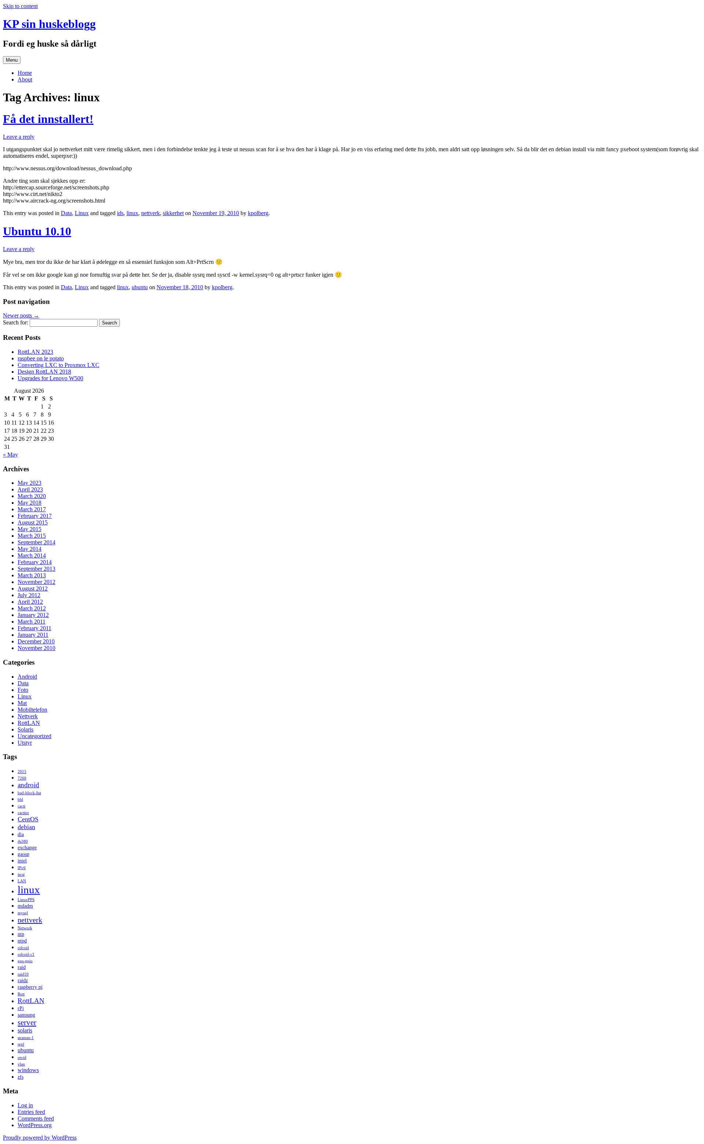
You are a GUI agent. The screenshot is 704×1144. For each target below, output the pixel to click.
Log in (25, 1105)
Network (25, 928)
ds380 (23, 841)
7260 (22, 778)
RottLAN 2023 (35, 352)
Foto (23, 690)
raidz (23, 980)
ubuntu (140, 287)
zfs (20, 1077)
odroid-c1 (26, 954)
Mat (22, 703)
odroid (23, 948)
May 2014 (29, 549)
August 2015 (33, 522)
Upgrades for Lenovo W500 (50, 378)
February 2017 (35, 516)
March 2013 (32, 575)
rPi (21, 1008)
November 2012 (36, 582)
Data (66, 213)
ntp (21, 934)
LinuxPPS (26, 900)
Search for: (15, 322)
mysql (23, 913)
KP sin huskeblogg (49, 23)
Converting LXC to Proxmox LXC (58, 365)
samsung (26, 1015)
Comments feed (36, 1118)
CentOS (28, 819)
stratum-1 (26, 1038)
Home (25, 73)
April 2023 (30, 489)
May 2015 (29, 529)
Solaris (25, 729)
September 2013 (36, 569)
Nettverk (28, 716)
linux (132, 213)
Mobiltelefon (32, 710)
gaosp (23, 854)
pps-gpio (25, 961)
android (28, 785)
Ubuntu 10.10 (37, 231)
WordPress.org (35, 1125)
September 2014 (36, 542)
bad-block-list (29, 793)
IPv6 (22, 868)
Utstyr (25, 743)
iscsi (21, 874)
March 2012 (32, 608)
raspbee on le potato (41, 358)
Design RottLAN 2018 (44, 371)
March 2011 (31, 621)
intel (22, 861)
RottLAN (29, 723)
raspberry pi (30, 987)
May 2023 (29, 483)
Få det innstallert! (48, 119)
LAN (22, 881)
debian (26, 827)
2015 (22, 772)
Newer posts (21, 315)
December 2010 (36, 641)
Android (27, 676)
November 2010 (36, 648)
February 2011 (34, 628)
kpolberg (258, 213)
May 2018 (29, 503)
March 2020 (32, 496)
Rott (21, 994)
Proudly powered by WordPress (40, 1137)
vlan (21, 1064)
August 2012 (33, 588)
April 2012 (30, 602)
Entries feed (31, 1112)
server (27, 1022)
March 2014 (32, 555)
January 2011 (33, 635)
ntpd (22, 941)
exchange (27, 847)
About (25, 79)
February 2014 (35, 562)
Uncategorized (34, 736)
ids (120, 213)
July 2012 (29, 595)
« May (10, 454)
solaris (25, 1030)
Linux (82, 213)
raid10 (23, 974)
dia (21, 834)
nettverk (150, 213)
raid (22, 967)
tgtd (21, 1044)
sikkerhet (173, 213)
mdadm (25, 906)
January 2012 (33, 615)
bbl (20, 800)
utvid (22, 1058)
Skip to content (20, 6)
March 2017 (32, 509)
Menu (12, 60)
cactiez (23, 813)
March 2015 (32, 536)
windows (28, 1070)
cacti (21, 806)
